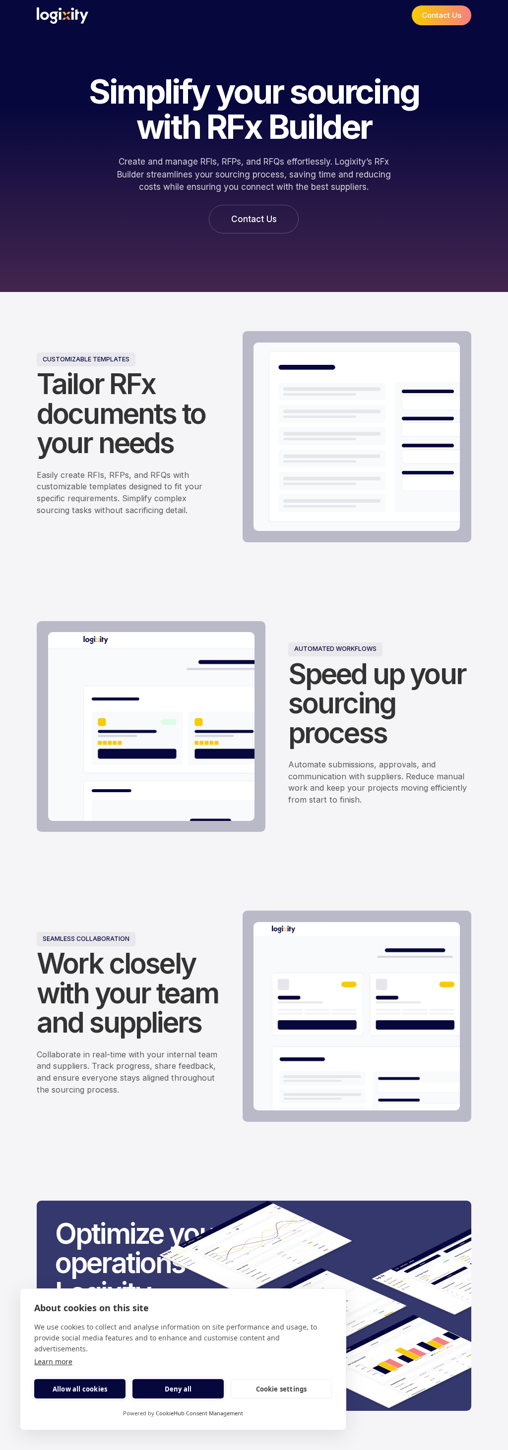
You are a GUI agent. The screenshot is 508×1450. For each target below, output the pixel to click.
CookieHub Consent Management (199, 1413)
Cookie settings (281, 1389)
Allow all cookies (80, 1389)
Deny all (178, 1389)
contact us (441, 15)
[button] (387, 15)
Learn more (53, 1361)
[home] (62, 15)
